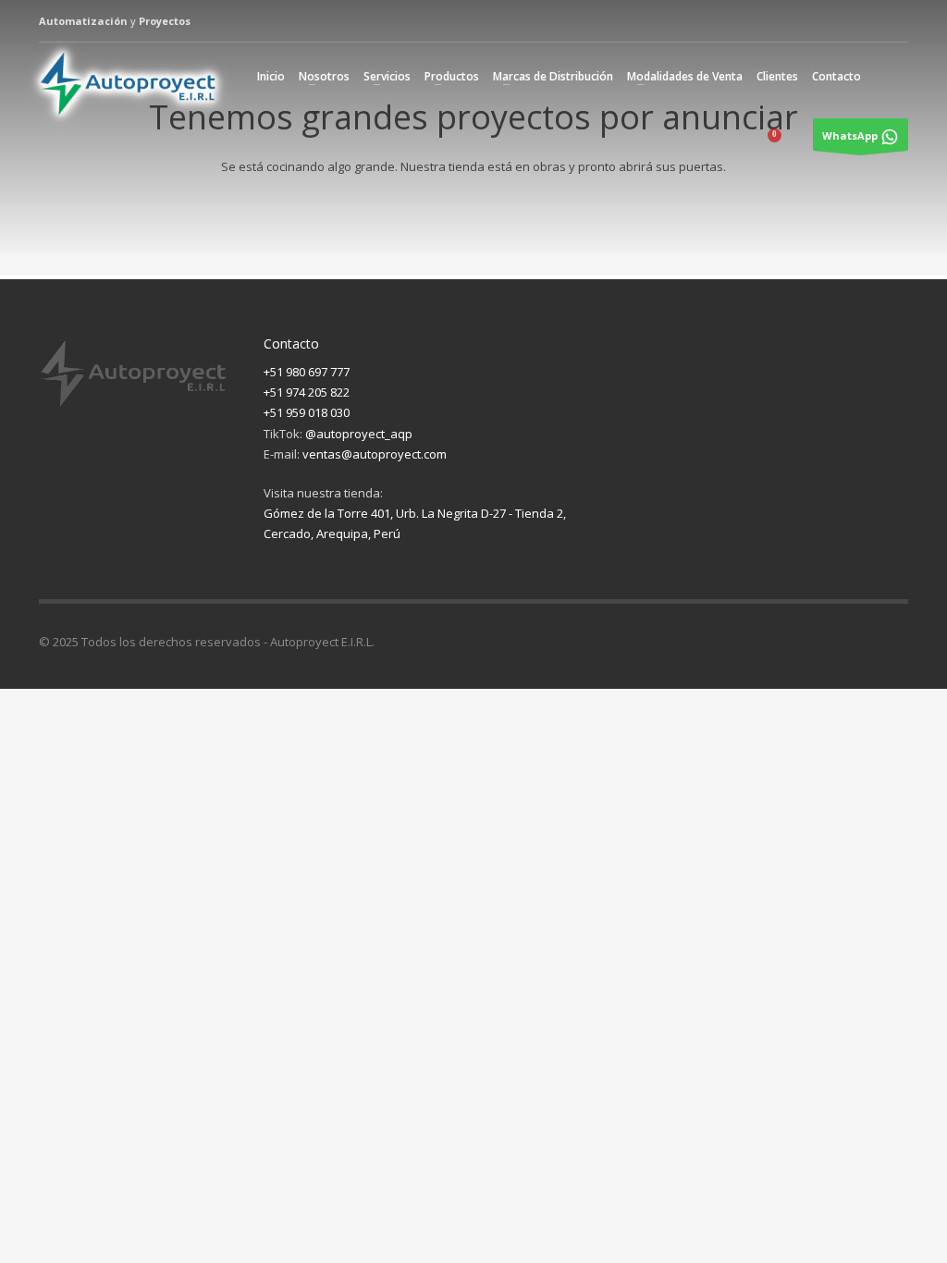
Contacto (836, 76)
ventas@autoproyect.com (374, 454)
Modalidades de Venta (685, 76)
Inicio (271, 76)
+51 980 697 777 (307, 371)
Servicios (387, 76)
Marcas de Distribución (553, 76)
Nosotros (324, 76)
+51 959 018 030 (307, 412)
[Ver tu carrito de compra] (786, 140)
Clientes (777, 76)
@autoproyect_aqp (358, 433)
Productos (451, 76)
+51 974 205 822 (307, 392)
